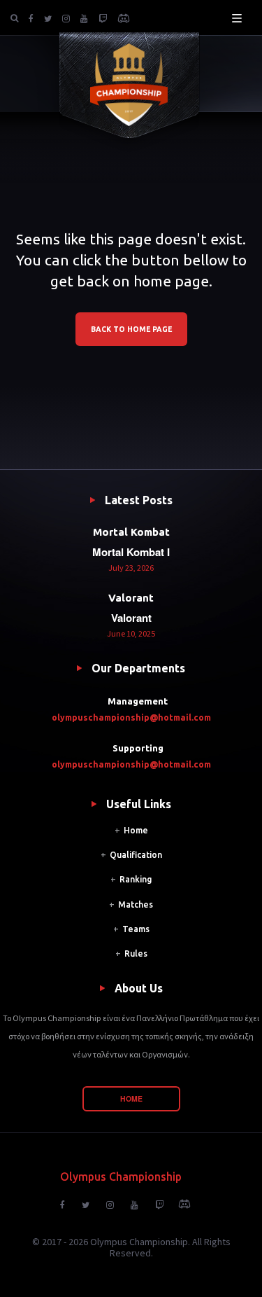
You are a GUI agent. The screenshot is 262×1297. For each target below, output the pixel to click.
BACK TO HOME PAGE (131, 329)
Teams (136, 929)
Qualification (136, 854)
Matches (135, 904)
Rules (135, 953)
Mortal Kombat (131, 532)
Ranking (135, 879)
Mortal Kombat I (131, 552)
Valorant (131, 598)
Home (136, 830)
